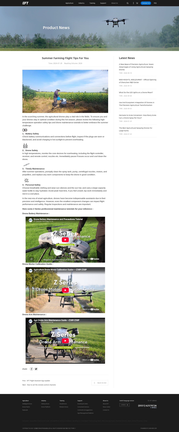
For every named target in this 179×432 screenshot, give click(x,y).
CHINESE (123, 405)
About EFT (106, 404)
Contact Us (146, 3)
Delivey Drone (45, 404)
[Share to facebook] (31, 368)
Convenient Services (83, 407)
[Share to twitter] (36, 368)
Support (103, 3)
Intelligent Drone (27, 404)
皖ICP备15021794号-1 (69, 428)
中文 (155, 3)
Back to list (101, 383)
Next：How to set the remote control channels (39, 385)
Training (92, 3)
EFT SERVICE (153, 401)
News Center (106, 407)
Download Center (82, 404)
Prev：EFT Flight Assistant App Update (36, 381)
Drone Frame (26, 407)
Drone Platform (45, 407)
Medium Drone (64, 407)
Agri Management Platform (85, 413)
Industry (81, 3)
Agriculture (69, 3)
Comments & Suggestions (85, 410)
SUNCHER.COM (152, 428)
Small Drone (63, 404)
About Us (114, 3)
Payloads (25, 410)
